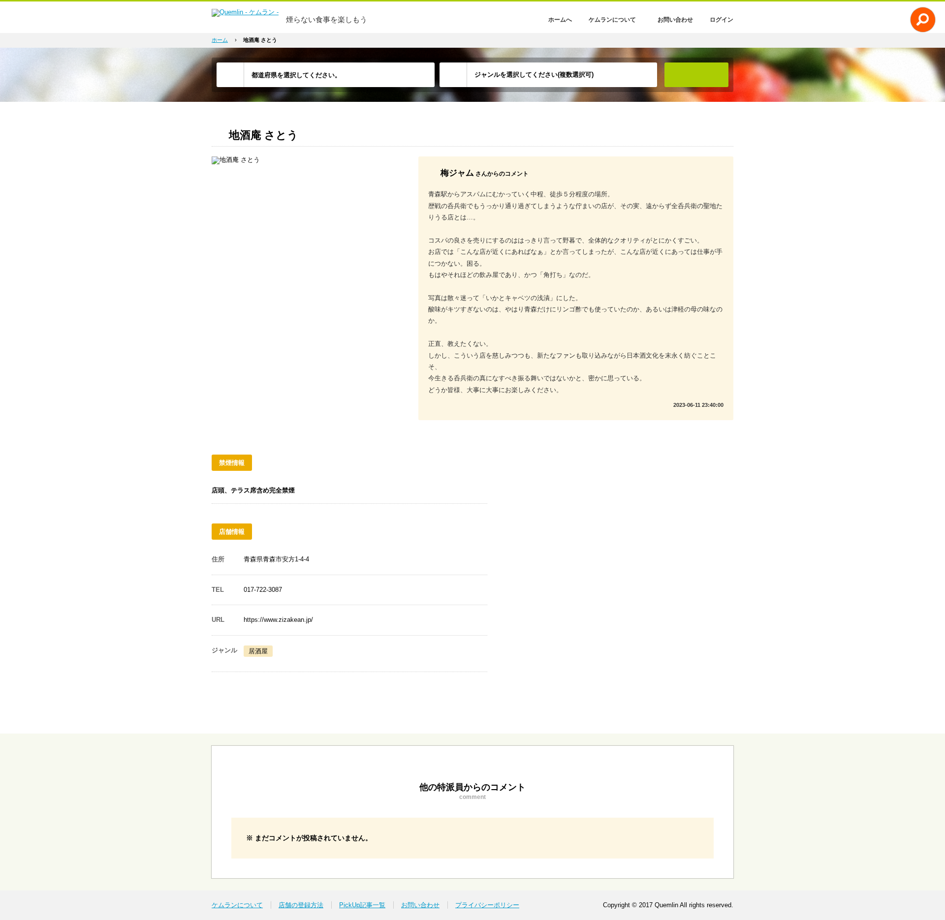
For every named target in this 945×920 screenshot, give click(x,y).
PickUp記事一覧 (362, 905)
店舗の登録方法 (301, 905)
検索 (696, 74)
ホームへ (560, 19)
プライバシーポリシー (487, 905)
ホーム (220, 40)
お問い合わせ (675, 19)
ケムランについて (612, 19)
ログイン (721, 19)
